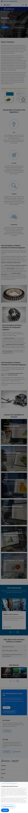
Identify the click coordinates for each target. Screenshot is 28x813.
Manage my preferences (8, 806)
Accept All (5, 810)
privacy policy (23, 801)
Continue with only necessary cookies (9, 783)
